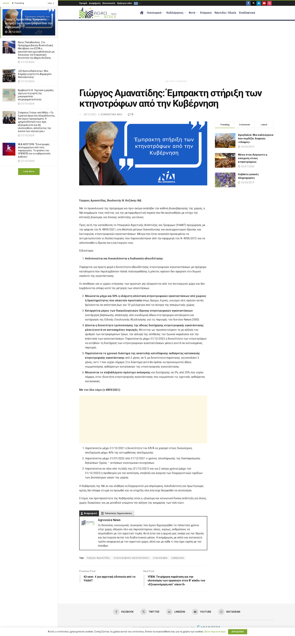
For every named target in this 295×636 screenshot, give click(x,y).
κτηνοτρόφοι (160, 558)
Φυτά (192, 12)
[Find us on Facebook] (248, 3)
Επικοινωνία (108, 3)
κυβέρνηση (178, 558)
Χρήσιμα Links (124, 3)
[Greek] (137, 3)
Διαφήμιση (94, 3)
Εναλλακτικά (247, 12)
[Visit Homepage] (97, 13)
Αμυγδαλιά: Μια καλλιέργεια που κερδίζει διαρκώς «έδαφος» (255, 138)
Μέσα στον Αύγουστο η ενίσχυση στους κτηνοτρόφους (252, 158)
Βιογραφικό (90, 513)
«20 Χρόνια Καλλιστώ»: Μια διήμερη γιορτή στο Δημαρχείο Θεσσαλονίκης (35, 74)
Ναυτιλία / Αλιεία (225, 12)
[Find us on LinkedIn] (259, 3)
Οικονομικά (154, 12)
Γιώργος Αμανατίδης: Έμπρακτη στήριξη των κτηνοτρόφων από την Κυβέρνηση (28, 23)
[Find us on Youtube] (264, 3)
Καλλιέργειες (175, 12)
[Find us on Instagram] (269, 3)
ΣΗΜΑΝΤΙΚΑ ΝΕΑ (111, 114)
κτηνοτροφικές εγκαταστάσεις (131, 558)
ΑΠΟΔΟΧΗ (237, 631)
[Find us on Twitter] (253, 3)
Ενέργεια (206, 12)
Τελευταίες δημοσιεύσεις (118, 513)
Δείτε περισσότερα (214, 631)
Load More (28, 171)
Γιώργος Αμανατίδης (98, 558)
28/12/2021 (90, 114)
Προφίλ (83, 3)
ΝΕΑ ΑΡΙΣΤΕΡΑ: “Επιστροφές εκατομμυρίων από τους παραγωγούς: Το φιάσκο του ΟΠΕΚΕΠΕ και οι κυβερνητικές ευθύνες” (34, 150)
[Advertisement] (176, 50)
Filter (50, 3)
